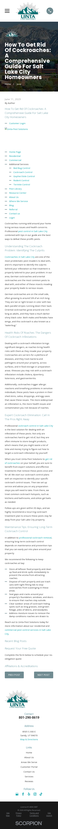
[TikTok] (40, 794)
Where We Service (18, 201)
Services (29, 776)
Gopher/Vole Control (24, 176)
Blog (11, 205)
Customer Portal (29, 766)
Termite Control (21, 184)
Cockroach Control (22, 172)
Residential (15, 156)
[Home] (28, 11)
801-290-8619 (29, 717)
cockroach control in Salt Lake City (35, 425)
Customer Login (17, 123)
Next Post (44, 674)
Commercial (15, 160)
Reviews (29, 781)
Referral (13, 209)
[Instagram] (35, 794)
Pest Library (15, 188)
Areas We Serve (29, 762)
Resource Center (17, 192)
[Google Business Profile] (16, 794)
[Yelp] (28, 794)
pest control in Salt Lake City (32, 231)
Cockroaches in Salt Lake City (20, 256)
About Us (14, 197)
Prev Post (14, 674)
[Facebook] (23, 794)
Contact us (14, 213)
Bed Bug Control (21, 168)
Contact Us (29, 771)
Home (29, 752)
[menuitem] (8, 814)
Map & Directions (29, 739)
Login (12, 217)
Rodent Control (21, 180)
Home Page (15, 151)
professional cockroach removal (35, 537)
